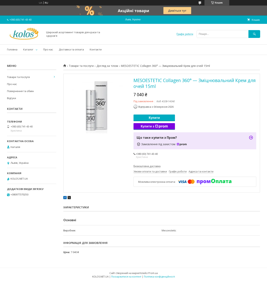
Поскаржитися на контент (126, 276)
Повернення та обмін (20, 91)
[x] (69, 198)
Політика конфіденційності (159, 276)
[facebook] (65, 198)
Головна (12, 49)
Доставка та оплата (71, 49)
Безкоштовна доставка (147, 166)
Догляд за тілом (107, 65)
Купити (154, 117)
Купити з (147, 126)
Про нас (48, 49)
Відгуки (11, 98)
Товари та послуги (81, 65)
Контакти (96, 49)
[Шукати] (254, 34)
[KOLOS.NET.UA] (24, 39)
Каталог (28, 49)
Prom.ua (153, 273)
